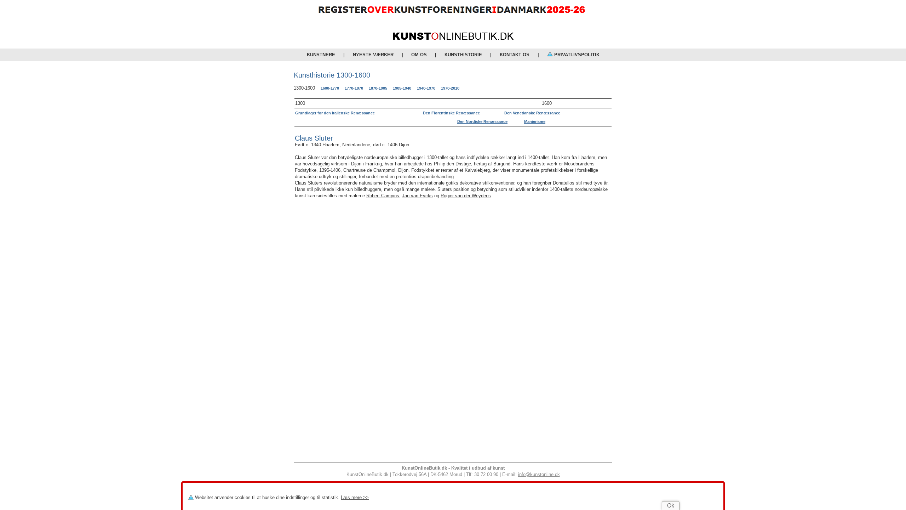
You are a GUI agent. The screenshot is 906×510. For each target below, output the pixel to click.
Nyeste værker (373, 54)
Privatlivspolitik (576, 54)
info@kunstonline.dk (539, 474)
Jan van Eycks (417, 195)
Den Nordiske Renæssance (482, 121)
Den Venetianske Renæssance (532, 113)
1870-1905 (378, 88)
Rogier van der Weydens (466, 195)
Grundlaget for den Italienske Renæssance (335, 113)
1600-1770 (330, 88)
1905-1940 (402, 88)
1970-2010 (450, 88)
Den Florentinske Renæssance (451, 113)
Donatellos (563, 183)
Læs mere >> (355, 497)
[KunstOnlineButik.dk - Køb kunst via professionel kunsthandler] (453, 38)
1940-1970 (426, 88)
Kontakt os (514, 54)
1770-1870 (354, 88)
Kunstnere (321, 54)
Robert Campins (382, 195)
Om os (419, 54)
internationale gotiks (437, 183)
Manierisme (534, 121)
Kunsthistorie (463, 54)
